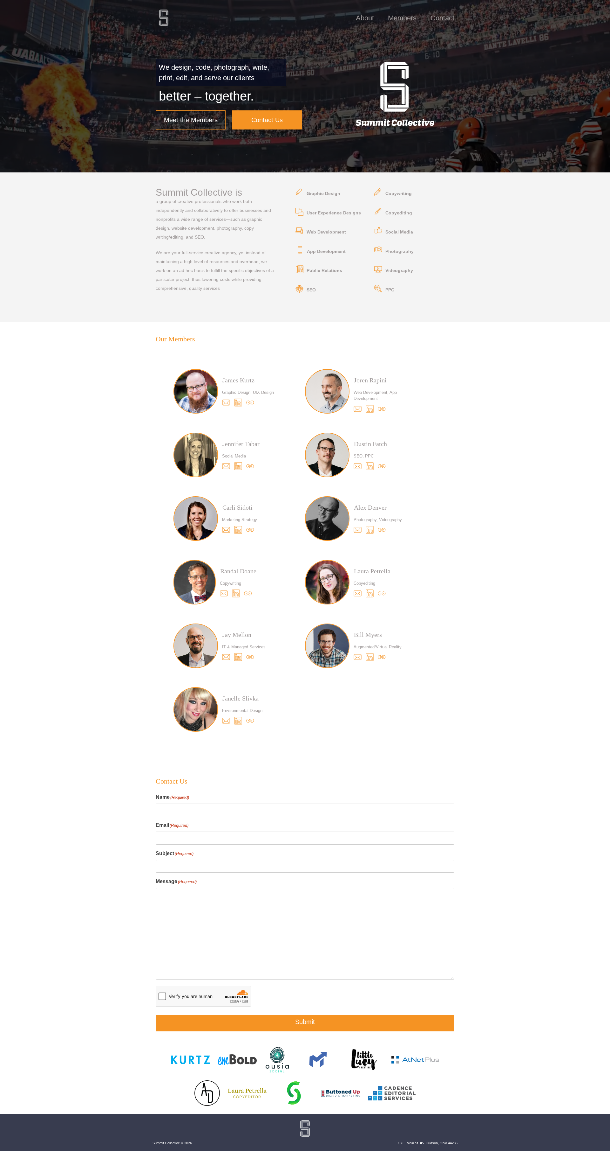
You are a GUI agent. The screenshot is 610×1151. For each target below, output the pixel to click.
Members (402, 18)
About (365, 18)
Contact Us (267, 119)
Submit (305, 1021)
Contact (442, 18)
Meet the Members (191, 119)
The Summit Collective (163, 18)
